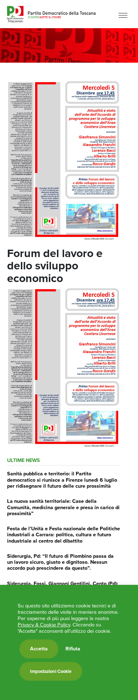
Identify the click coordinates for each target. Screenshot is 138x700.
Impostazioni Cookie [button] (50, 671)
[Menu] (123, 15)
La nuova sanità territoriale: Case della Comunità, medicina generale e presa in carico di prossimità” (63, 507)
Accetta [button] (39, 648)
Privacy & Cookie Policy (44, 625)
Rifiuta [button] (72, 649)
